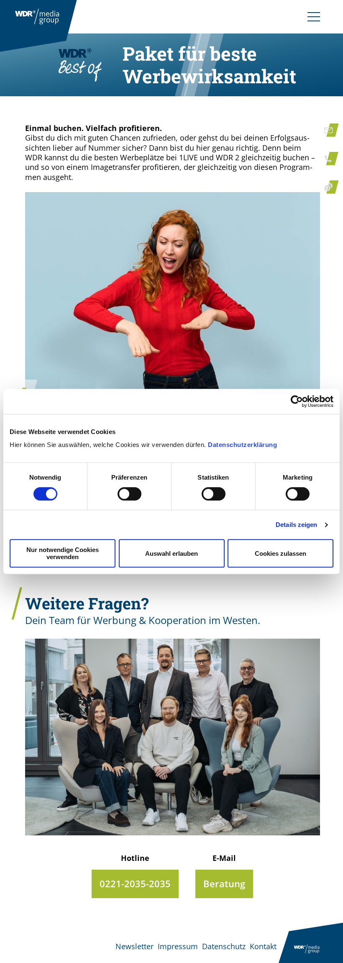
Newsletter (134, 946)
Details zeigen (296, 524)
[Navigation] (313, 17)
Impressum (178, 946)
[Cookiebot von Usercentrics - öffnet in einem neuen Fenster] (296, 401)
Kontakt (263, 946)
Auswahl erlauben (171, 553)
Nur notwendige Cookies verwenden (62, 553)
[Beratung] (224, 884)
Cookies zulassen (280, 553)
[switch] (129, 494)
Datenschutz (224, 946)
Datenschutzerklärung (242, 444)
